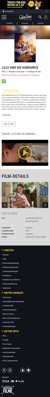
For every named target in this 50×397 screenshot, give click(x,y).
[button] (4, 81)
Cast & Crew (9, 124)
